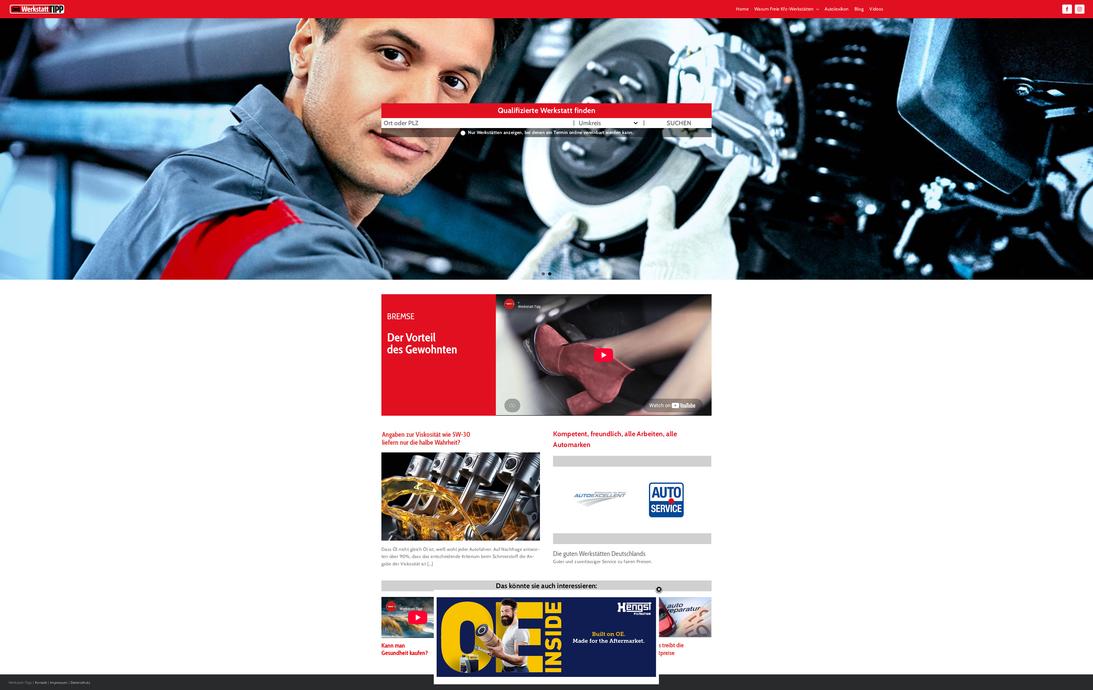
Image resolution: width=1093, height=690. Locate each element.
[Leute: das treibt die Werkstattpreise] (674, 617)
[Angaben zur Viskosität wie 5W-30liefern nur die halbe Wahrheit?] (460, 496)
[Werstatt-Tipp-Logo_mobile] (37, 5)
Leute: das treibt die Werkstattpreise (661, 648)
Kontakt (41, 682)
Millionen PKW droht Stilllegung (490, 648)
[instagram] (1079, 9)
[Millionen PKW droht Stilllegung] (503, 617)
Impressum (59, 682)
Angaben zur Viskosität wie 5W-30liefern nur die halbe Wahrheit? (426, 438)
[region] (632, 500)
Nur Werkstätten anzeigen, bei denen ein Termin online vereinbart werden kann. (551, 132)
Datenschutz (80, 682)
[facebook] (1067, 9)
